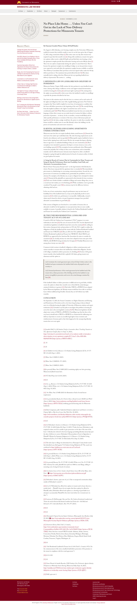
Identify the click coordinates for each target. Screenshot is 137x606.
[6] (63, 91)
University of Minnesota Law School (102, 594)
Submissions (72, 11)
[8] (59, 93)
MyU (118, 1)
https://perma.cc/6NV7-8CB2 (52, 449)
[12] (84, 133)
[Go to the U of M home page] (28, 2)
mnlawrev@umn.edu (22, 592)
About (45, 11)
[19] (71, 183)
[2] (66, 57)
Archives (20, 11)
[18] (45, 180)
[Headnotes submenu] (34, 11)
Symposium (62, 11)
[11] (50, 120)
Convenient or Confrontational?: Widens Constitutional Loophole (27, 79)
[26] (51, 238)
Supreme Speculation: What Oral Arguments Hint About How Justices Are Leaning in (27, 66)
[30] (49, 277)
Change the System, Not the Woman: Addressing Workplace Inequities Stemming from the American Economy (28, 51)
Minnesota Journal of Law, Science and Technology (106, 590)
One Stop (113, 1)
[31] (63, 287)
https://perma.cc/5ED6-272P (79, 520)
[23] (58, 222)
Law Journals (96, 582)
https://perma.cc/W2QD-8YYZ (82, 417)
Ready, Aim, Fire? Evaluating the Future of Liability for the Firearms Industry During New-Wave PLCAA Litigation (28, 73)
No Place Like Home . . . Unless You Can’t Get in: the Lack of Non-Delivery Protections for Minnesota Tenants (29, 113)
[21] (51, 196)
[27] (76, 241)
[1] (65, 54)
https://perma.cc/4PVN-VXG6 (53, 403)
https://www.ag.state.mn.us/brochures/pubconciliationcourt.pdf (68, 473)
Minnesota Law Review (28, 7)
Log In (94, 598)
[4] (81, 73)
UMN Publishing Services (99, 596)
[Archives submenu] (24, 11)
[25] (61, 232)
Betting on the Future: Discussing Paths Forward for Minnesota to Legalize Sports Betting (28, 99)
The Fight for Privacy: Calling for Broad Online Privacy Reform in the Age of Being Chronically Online (28, 92)
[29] (78, 252)
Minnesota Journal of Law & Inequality (103, 586)
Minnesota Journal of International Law (103, 588)
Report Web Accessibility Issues (69, 604)
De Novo (39, 11)
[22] (69, 200)
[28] (63, 243)
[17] (47, 178)
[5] (55, 91)
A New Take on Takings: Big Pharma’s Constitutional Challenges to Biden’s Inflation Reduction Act (27, 85)
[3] (92, 61)
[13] (68, 138)
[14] (86, 142)
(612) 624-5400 (23, 590)
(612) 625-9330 (23, 589)
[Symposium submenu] (66, 11)
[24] (83, 225)
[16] (81, 169)
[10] (56, 111)
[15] (57, 147)
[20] (62, 185)
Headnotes (30, 11)
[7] (80, 91)
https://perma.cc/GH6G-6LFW (53, 475)
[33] (70, 310)
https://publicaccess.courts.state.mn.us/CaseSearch (65, 447)
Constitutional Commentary (100, 592)
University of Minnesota (47, 602)
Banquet (54, 11)
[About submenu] (49, 11)
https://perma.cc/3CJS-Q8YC (76, 570)
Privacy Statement (101, 602)
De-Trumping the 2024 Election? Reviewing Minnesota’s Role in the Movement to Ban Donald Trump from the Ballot (28, 106)
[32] (51, 307)
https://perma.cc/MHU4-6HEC (62, 338)
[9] (80, 106)
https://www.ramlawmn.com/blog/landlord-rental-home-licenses (71, 401)
